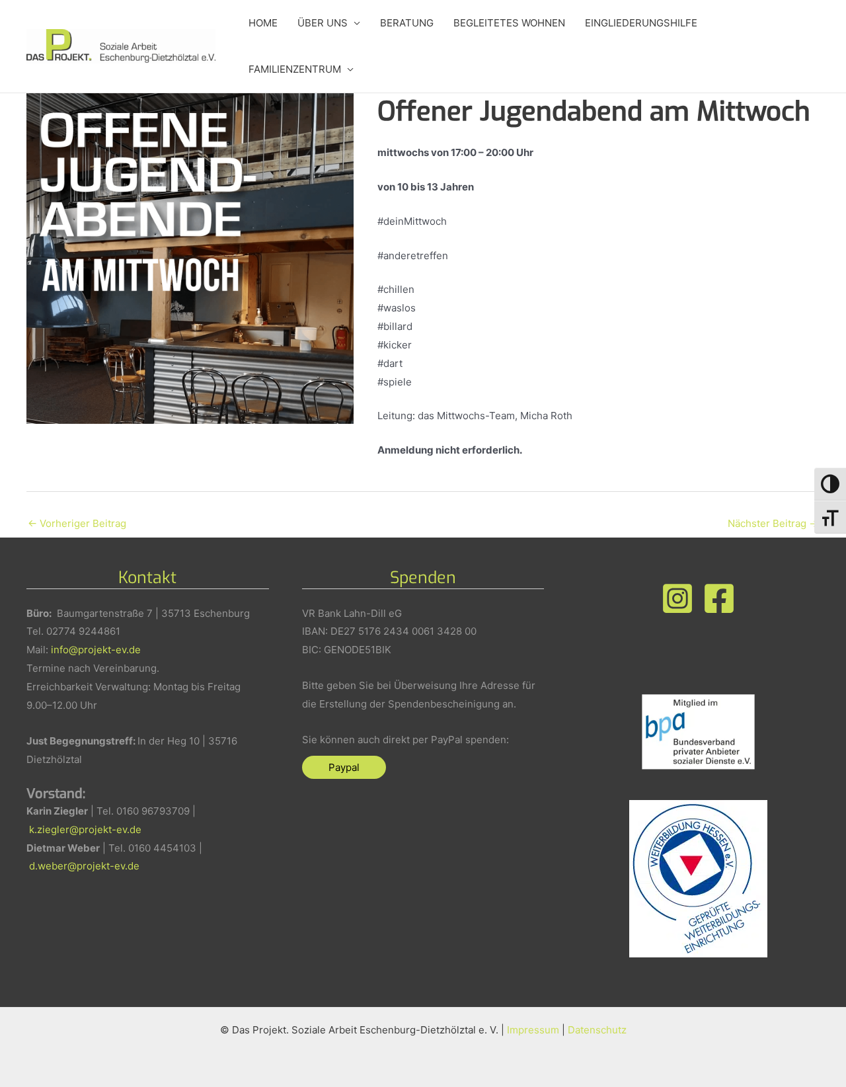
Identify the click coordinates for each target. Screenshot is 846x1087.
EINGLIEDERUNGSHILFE (641, 23)
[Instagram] (677, 598)
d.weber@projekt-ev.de (84, 866)
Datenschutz (597, 1030)
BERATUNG (407, 23)
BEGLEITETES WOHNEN (509, 23)
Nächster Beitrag (773, 523)
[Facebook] (719, 598)
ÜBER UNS (322, 23)
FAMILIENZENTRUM (295, 69)
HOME (263, 23)
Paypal (344, 767)
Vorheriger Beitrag (77, 523)
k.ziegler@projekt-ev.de (85, 829)
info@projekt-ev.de (96, 649)
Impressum (533, 1030)
